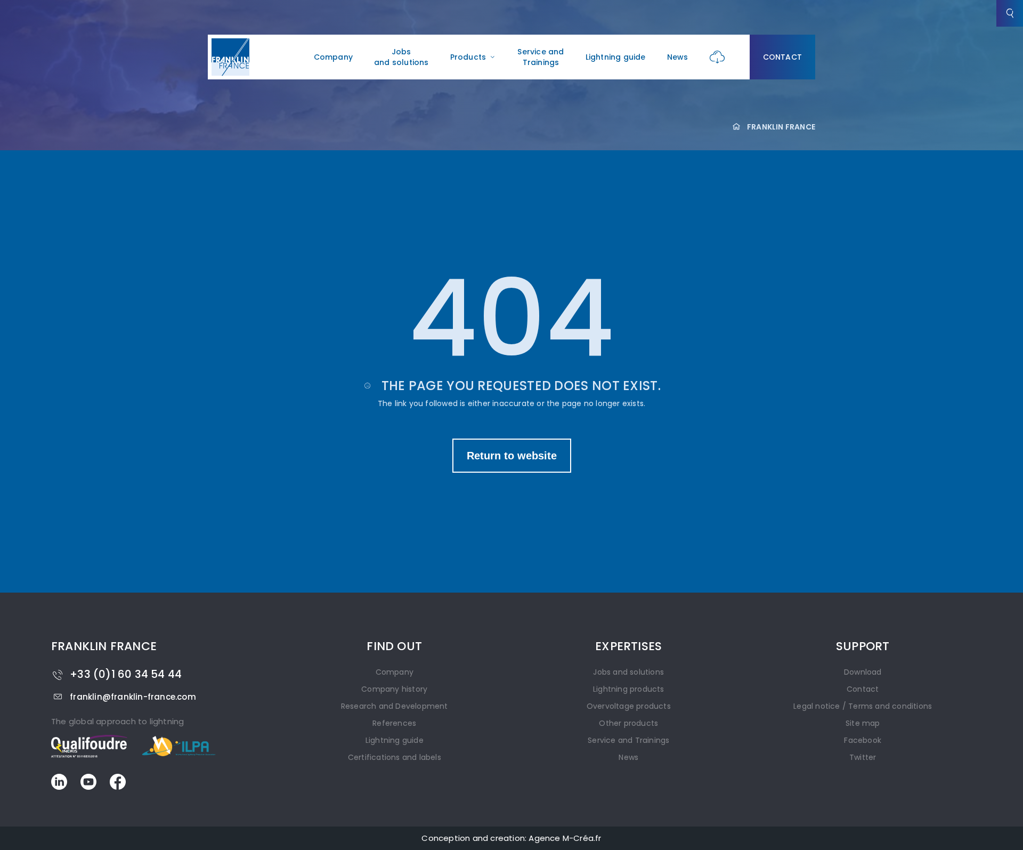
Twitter (862, 757)
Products (468, 57)
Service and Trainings (540, 57)
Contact (782, 57)
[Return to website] (512, 444)
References (394, 723)
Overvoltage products (629, 706)
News (677, 57)
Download (863, 672)
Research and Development (394, 706)
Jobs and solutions (628, 672)
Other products (628, 723)
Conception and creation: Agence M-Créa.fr (511, 838)
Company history (394, 689)
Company (333, 57)
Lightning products (628, 689)
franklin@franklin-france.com (133, 696)
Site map (863, 723)
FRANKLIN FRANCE (781, 127)
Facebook (862, 740)
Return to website (512, 456)
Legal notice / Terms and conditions (862, 706)
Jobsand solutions (401, 57)
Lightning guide (616, 57)
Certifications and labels (394, 757)
